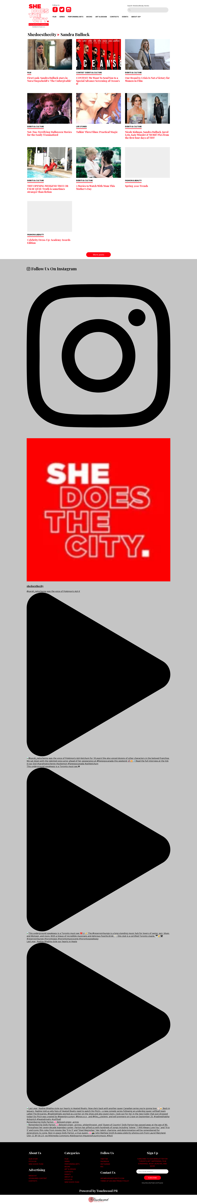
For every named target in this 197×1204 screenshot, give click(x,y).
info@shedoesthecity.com (112, 1178)
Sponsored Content (38, 1178)
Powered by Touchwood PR (98, 1191)
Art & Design (101, 17)
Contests (114, 17)
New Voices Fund (36, 1164)
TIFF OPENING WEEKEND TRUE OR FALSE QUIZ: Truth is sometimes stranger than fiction (47, 188)
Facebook (104, 1161)
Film (54, 17)
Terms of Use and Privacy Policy (114, 1181)
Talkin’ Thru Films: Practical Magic (97, 132)
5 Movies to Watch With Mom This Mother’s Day (95, 187)
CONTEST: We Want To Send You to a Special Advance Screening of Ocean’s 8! (98, 80)
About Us (135, 17)
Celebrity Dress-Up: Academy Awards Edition (48, 241)
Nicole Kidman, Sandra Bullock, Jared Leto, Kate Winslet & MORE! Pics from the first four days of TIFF (147, 134)
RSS (101, 1166)
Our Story (33, 1159)
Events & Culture (93, 72)
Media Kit (33, 1176)
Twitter (104, 1159)
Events (125, 17)
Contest (80, 72)
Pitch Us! (32, 1161)
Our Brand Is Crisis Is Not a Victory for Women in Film (147, 79)
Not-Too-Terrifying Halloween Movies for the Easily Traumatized (49, 133)
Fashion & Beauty (133, 180)
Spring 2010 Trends (136, 185)
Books (89, 17)
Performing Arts (75, 17)
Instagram (105, 1164)
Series (62, 17)
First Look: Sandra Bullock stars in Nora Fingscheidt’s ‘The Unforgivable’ (49, 79)
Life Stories (81, 126)
